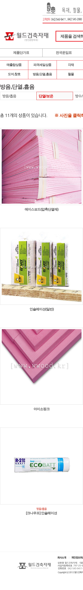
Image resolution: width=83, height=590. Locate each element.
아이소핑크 (42, 409)
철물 (71, 74)
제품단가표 (21, 52)
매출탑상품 (14, 64)
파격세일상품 (42, 64)
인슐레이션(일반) (42, 309)
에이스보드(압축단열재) (41, 209)
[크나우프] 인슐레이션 (41, 513)
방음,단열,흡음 (42, 74)
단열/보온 (46, 96)
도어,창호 (14, 74)
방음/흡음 (9, 96)
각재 (71, 64)
